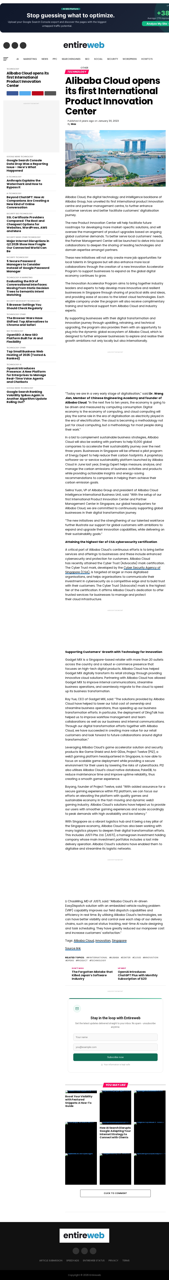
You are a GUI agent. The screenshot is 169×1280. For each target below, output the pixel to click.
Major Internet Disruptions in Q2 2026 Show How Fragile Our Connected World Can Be (28, 246)
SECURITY (112, 59)
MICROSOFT (21, 301)
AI (18, 59)
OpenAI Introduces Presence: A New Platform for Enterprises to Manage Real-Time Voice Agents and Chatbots (26, 375)
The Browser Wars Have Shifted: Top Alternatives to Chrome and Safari (27, 321)
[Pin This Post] (38, 93)
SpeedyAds (72, 1260)
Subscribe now (115, 1057)
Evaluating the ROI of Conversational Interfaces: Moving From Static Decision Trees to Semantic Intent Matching (28, 288)
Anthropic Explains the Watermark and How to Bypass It (24, 184)
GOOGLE (10, 156)
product (82, 961)
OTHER (84, 67)
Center (126, 958)
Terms (126, 1260)
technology (98, 961)
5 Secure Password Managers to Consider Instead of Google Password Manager (28, 266)
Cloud (137, 958)
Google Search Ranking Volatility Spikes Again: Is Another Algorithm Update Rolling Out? (27, 397)
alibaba (114, 958)
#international (97, 958)
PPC (55, 59)
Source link (73, 948)
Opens (70, 961)
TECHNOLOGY (27, 156)
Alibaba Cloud (84, 941)
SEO (87, 59)
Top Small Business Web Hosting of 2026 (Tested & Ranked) (26, 355)
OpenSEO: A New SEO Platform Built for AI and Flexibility (25, 338)
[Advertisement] (31, 128)
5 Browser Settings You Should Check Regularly (24, 306)
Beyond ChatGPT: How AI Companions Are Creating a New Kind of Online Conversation (28, 202)
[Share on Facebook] (12, 93)
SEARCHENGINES (71, 59)
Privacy (113, 1260)
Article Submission (50, 1260)
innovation (103, 941)
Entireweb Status (94, 1260)
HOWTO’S (146, 59)
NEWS (45, 59)
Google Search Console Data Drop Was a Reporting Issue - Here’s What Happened (27, 165)
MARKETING (30, 59)
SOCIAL (98, 59)
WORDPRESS (130, 59)
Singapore (119, 941)
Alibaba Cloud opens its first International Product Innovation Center (28, 79)
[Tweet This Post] (25, 93)
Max (73, 124)
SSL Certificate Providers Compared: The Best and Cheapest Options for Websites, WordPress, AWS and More (27, 224)
